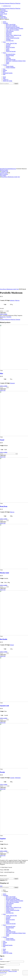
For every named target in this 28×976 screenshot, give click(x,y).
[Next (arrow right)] (2, 975)
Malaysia (17, 300)
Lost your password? (5, 970)
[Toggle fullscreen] (3, 974)
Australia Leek (3, 172)
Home (1, 168)
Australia (12, 777)
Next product (3, 175)
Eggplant (3, 838)
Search (16, 83)
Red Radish (3, 639)
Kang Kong (3, 506)
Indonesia (12, 300)
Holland (12, 645)
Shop (4, 168)
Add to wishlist (3, 314)
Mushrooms (13, 168)
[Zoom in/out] (5, 974)
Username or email (5, 961)
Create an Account (12, 971)
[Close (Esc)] (0, 974)
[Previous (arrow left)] (0, 975)
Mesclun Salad (4, 573)
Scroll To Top (3, 972)
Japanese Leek (4, 705)
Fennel (2, 440)
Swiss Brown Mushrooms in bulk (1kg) (9, 289)
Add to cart (3, 312)
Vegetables (7, 168)
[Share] (2, 974)
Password (2, 964)
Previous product (4, 170)
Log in (2, 967)
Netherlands (18, 777)
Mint (1, 373)
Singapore (12, 383)
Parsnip (2, 772)
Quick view (3, 390)
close (1, 886)
